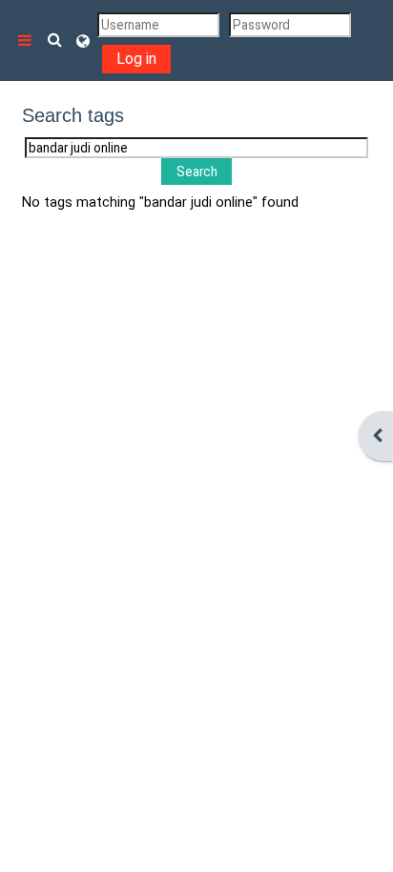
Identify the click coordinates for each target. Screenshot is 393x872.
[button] (55, 40)
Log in (136, 59)
